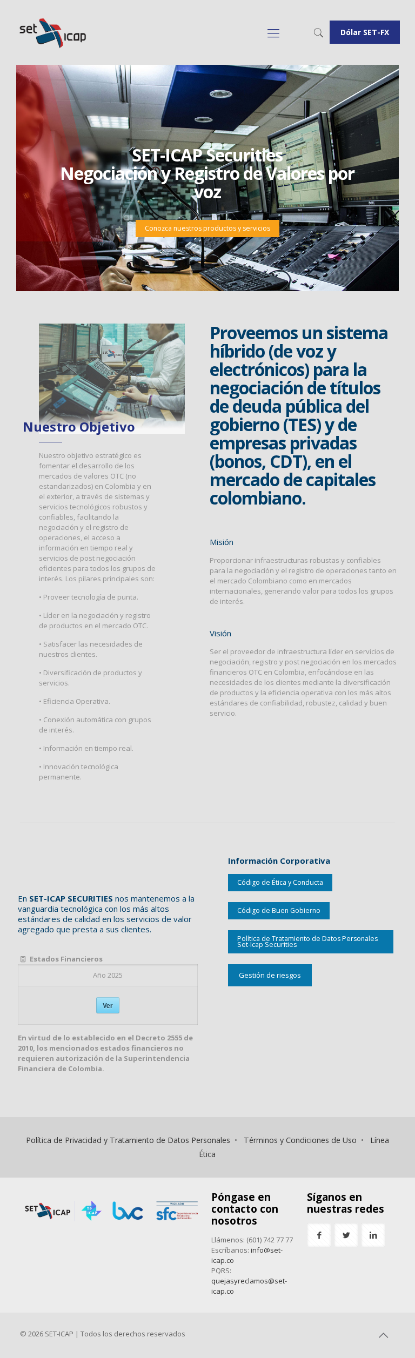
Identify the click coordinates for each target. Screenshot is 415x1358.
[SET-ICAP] (52, 32)
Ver (108, 1005)
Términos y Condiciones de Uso (300, 1140)
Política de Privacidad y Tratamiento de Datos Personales (128, 1140)
